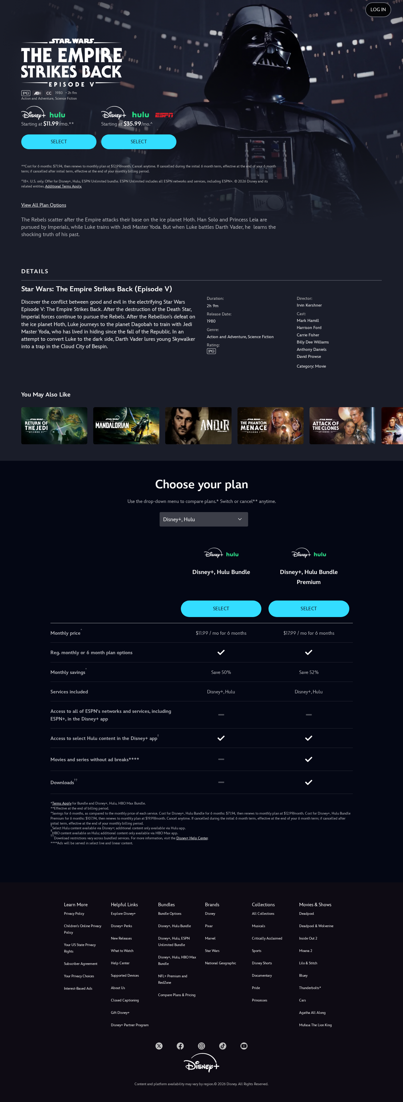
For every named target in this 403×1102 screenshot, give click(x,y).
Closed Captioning (125, 1000)
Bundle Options (169, 914)
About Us (118, 988)
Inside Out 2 (308, 938)
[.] (159, 1046)
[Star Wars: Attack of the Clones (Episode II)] (342, 425)
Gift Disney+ (120, 1013)
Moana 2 (305, 951)
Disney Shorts (262, 963)
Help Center (120, 963)
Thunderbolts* (310, 988)
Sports (256, 951)
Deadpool (306, 914)
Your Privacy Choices (79, 976)
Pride (256, 988)
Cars (302, 1000)
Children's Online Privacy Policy (82, 929)
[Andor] (198, 425)
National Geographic (220, 963)
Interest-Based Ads (78, 988)
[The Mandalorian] (126, 425)
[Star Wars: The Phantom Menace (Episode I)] (270, 425)
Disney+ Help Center (192, 838)
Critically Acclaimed (267, 938)
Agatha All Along (312, 1013)
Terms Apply (61, 803)
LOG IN (378, 9)
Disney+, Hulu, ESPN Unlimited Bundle (174, 941)
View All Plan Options (43, 205)
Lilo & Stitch (308, 963)
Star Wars (212, 951)
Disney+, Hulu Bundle (174, 926)
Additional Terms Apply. (63, 186)
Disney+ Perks (121, 926)
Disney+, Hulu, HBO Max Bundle (177, 960)
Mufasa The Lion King (315, 1025)
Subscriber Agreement (80, 964)
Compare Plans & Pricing (177, 995)
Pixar (209, 926)
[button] (131, 904)
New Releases (121, 938)
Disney (210, 914)
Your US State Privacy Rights (80, 948)
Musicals (258, 926)
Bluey (303, 975)
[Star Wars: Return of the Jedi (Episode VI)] (54, 425)
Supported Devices (125, 975)
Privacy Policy (74, 914)
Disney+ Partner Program (130, 1025)
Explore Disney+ (123, 914)
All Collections (263, 914)
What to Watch (122, 951)
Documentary (262, 975)
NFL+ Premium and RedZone (172, 979)
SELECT (59, 141)
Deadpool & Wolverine (316, 926)
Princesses (259, 1000)
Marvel (210, 938)
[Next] (391, 425)
